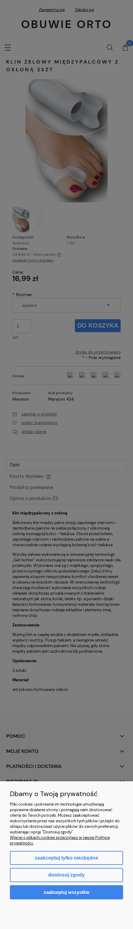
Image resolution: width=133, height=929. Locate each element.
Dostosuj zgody (66, 874)
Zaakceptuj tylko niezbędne (66, 858)
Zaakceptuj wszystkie (66, 892)
